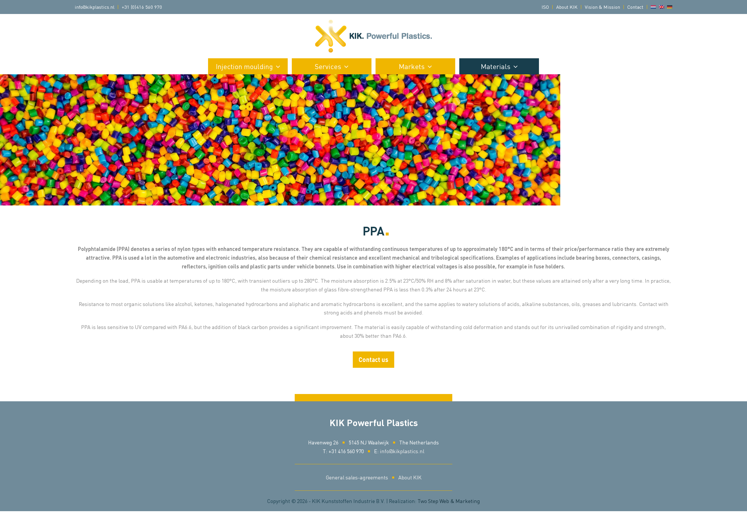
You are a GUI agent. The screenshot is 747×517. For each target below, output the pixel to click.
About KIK (410, 477)
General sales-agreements (357, 477)
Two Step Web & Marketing (449, 500)
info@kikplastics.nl (94, 7)
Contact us (373, 359)
